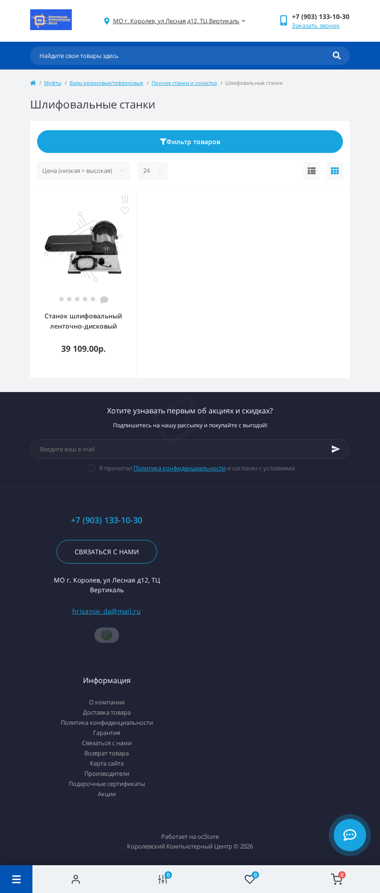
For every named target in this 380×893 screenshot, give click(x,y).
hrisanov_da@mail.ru (106, 611)
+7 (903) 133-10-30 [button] (106, 520)
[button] (176, 21)
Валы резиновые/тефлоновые (106, 82)
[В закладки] (125, 210)
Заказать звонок (316, 25)
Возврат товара (106, 753)
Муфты (52, 82)
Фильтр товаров (193, 141)
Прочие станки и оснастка (184, 82)
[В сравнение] (125, 199)
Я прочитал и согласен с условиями (197, 468)
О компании (107, 702)
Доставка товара (107, 712)
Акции (107, 794)
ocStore (208, 836)
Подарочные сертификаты (107, 783)
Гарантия (106, 732)
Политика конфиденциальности (179, 468)
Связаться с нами (107, 551)
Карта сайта (107, 763)
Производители (106, 773)
